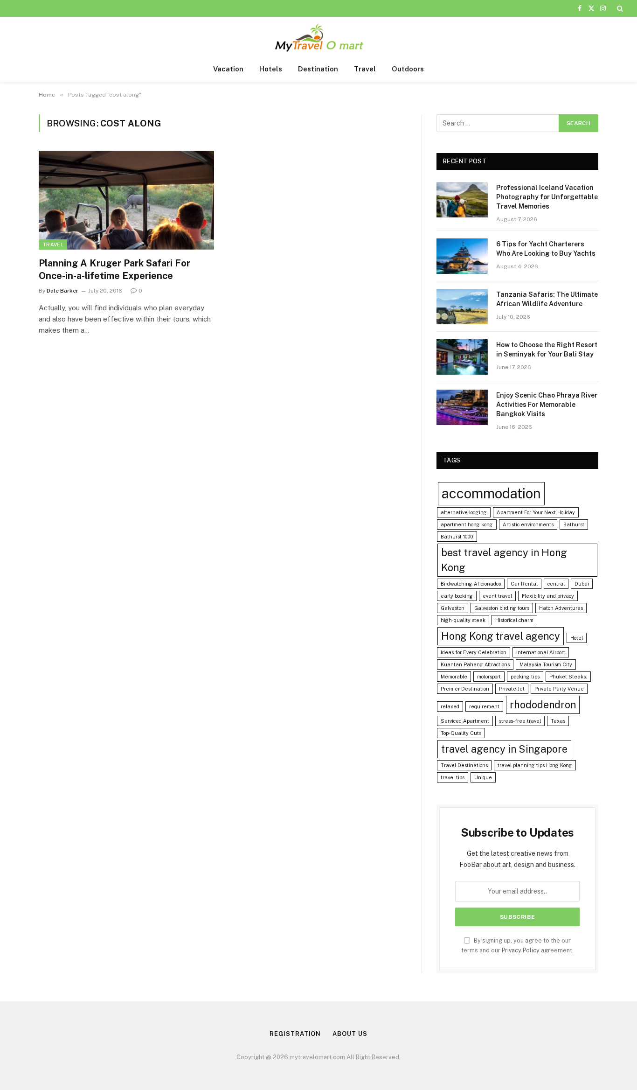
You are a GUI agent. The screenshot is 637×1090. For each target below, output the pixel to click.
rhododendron (543, 705)
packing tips (525, 676)
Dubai (582, 584)
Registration (295, 1033)
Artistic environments (528, 524)
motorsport (489, 676)
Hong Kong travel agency (500, 636)
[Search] (619, 8)
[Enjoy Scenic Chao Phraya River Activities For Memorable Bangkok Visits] (462, 407)
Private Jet (512, 689)
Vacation (228, 69)
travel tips (452, 777)
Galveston (452, 608)
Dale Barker (62, 290)
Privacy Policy (521, 950)
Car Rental (524, 584)
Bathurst (573, 524)
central (556, 584)
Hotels (270, 69)
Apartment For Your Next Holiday (536, 512)
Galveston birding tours (501, 608)
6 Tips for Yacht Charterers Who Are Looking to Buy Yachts (545, 248)
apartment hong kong (467, 524)
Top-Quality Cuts (461, 733)
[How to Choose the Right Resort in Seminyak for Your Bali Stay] (462, 357)
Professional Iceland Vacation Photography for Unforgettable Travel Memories (547, 197)
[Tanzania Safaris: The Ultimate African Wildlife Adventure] (462, 306)
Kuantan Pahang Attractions (475, 664)
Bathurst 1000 (457, 536)
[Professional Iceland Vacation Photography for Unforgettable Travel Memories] (462, 199)
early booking (457, 596)
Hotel (576, 638)
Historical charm (514, 620)
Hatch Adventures (561, 608)
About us (349, 1033)
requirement (484, 706)
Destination (318, 69)
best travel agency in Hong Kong (504, 560)
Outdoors (408, 69)
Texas (558, 721)
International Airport (540, 652)
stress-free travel (520, 721)
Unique (483, 777)
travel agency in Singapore (504, 749)
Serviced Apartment (465, 721)
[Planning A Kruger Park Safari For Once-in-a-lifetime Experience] (126, 200)
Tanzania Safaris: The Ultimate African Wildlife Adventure (547, 299)
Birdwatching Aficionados (471, 584)
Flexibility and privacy (548, 596)
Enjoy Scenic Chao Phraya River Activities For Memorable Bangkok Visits (546, 404)
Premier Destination (465, 689)
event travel (497, 596)
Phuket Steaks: (568, 676)
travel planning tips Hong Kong (535, 765)
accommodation (491, 493)
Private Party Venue (559, 689)
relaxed (450, 706)
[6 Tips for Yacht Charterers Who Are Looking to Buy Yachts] (462, 256)
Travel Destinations (464, 765)
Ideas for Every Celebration (473, 652)
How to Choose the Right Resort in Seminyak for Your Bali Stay (546, 349)
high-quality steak (463, 620)
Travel (365, 69)
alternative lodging (464, 512)
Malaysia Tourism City (545, 664)
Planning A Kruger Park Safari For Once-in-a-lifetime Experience (114, 269)
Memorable (454, 676)
